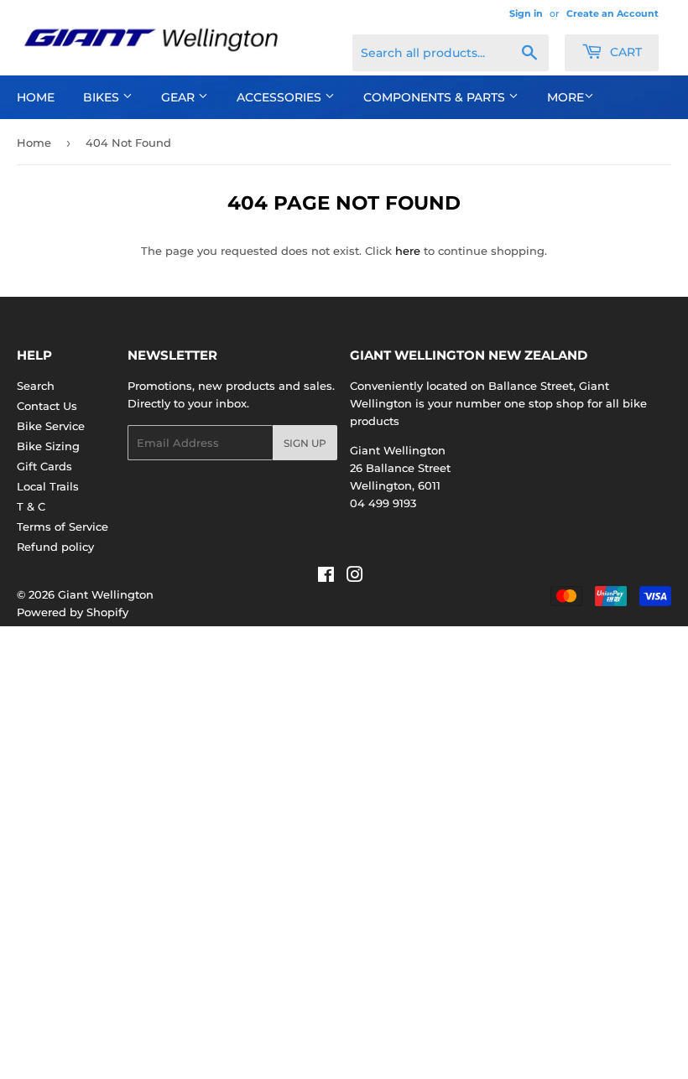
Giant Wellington (106, 594)
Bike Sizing (48, 446)
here (407, 250)
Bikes (102, 97)
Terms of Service (62, 526)
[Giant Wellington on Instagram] (355, 577)
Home (36, 97)
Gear (179, 97)
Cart (624, 52)
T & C (31, 506)
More (565, 97)
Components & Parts (435, 97)
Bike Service (51, 426)
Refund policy (55, 546)
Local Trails (48, 486)
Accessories (281, 97)
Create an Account (612, 13)
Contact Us (47, 405)
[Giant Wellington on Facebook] (326, 577)
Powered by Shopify (72, 612)
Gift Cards (44, 466)
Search (36, 385)
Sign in (526, 13)
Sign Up (305, 443)
